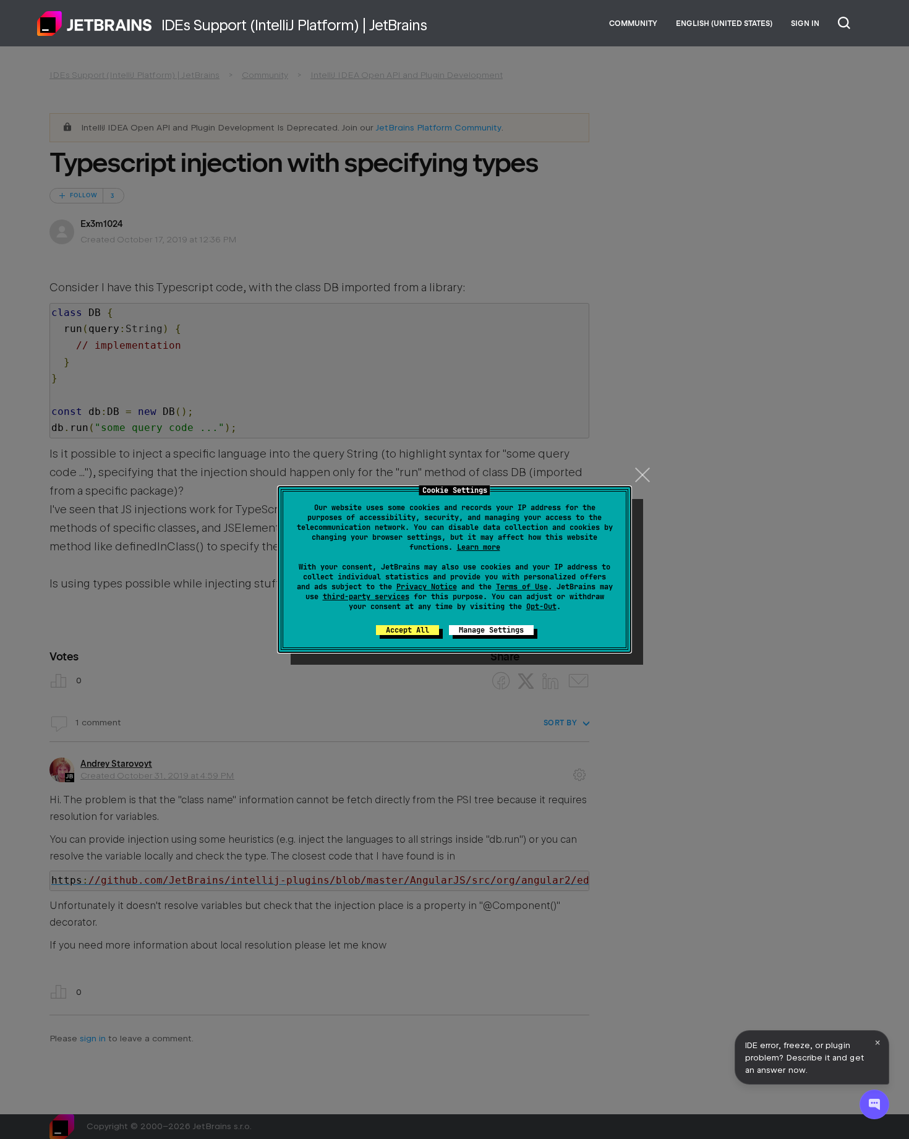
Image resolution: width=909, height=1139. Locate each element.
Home (94, 23)
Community (633, 23)
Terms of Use (522, 587)
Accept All (407, 630)
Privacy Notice (426, 587)
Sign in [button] (805, 23)
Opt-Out (541, 607)
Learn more (478, 547)
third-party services (366, 597)
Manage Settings (491, 630)
